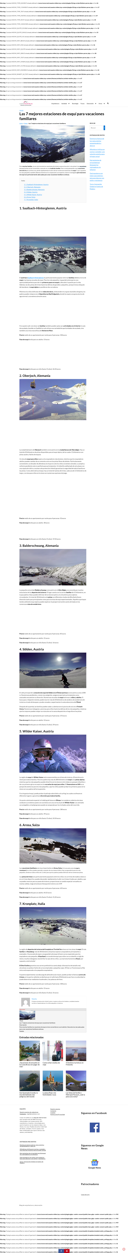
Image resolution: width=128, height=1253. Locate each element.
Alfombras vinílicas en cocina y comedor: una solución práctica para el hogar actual (33, 1149)
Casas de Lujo (85, 1194)
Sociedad (64, 103)
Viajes (21, 110)
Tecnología (75, 103)
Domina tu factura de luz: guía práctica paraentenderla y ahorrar (32, 1145)
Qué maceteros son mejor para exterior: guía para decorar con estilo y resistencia (32, 1158)
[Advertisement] (52, 224)
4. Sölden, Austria (30, 192)
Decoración (90, 103)
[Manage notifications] (124, 1249)
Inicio (21, 123)
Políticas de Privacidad (57, 1114)
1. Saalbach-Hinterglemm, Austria (36, 184)
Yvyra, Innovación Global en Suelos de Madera (96, 186)
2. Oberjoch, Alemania (32, 187)
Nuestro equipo (55, 1109)
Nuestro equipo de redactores (29, 1112)
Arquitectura (55, 103)
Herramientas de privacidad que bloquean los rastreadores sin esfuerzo (95, 165)
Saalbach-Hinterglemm (35, 278)
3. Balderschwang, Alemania (34, 190)
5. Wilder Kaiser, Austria (33, 195)
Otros (100, 103)
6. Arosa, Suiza (29, 197)
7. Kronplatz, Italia (31, 200)
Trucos (82, 103)
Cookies (52, 1112)
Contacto (53, 1111)
